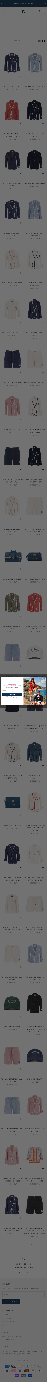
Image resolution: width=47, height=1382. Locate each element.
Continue (12, 694)
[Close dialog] (44, 678)
